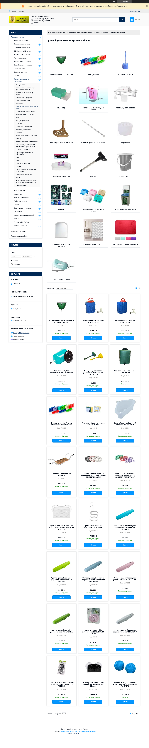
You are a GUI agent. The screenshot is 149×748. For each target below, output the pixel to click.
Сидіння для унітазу (61, 279)
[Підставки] (125, 128)
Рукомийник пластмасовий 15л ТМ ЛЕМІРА (125, 372)
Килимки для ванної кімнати (125, 244)
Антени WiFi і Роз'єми (21, 222)
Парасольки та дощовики (24, 97)
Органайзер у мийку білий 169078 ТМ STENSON (125, 424)
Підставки (125, 143)
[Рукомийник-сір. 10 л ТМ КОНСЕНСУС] (93, 305)
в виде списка (139, 288)
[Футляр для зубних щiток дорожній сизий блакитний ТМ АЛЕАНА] (93, 563)
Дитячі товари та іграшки (23, 65)
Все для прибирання (22, 120)
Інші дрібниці (93, 74)
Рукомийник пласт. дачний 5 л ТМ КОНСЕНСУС (61, 321)
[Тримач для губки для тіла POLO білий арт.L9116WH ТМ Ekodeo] (61, 511)
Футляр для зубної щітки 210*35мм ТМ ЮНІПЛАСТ (61, 424)
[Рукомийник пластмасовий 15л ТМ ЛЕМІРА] (125, 356)
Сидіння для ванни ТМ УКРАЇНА (61, 474)
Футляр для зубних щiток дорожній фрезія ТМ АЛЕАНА (125, 579)
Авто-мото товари (20, 58)
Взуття (16, 218)
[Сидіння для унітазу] (61, 265)
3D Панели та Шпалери (22, 51)
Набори (61, 209)
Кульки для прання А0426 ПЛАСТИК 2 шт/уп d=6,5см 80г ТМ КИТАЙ (125, 684)
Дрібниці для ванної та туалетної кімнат (27, 107)
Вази (17, 117)
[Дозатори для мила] (61, 161)
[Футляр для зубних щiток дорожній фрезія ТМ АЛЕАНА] (125, 563)
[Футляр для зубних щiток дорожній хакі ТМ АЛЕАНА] (61, 615)
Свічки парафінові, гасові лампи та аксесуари (26, 170)
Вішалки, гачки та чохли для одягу (25, 93)
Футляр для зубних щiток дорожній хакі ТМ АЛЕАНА (61, 631)
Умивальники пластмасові (61, 74)
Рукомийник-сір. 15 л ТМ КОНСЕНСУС (125, 321)
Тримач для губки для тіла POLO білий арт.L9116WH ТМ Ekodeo (61, 527)
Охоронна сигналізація (22, 44)
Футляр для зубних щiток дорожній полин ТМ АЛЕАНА (125, 631)
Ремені (18, 177)
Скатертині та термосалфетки (25, 111)
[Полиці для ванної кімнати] (61, 128)
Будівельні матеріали (22, 54)
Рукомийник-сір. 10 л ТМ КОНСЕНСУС (93, 321)
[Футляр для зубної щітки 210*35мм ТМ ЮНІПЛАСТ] (61, 408)
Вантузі (93, 176)
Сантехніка (18, 211)
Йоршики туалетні (125, 74)
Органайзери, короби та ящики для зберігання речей (26, 89)
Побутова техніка (20, 201)
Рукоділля (19, 104)
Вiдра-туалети (125, 176)
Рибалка (17, 204)
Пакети (18, 157)
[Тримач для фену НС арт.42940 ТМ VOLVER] (93, 511)
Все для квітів (20, 85)
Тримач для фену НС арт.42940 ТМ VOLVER (93, 526)
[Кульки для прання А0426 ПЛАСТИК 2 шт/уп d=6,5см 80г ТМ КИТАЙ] (125, 667)
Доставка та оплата (18, 231)
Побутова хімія (19, 68)
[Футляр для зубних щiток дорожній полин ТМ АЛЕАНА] (125, 615)
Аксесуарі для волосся (23, 130)
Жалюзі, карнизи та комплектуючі (27, 142)
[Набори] (61, 195)
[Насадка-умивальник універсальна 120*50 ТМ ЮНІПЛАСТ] (93, 356)
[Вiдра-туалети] (125, 161)
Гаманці (18, 139)
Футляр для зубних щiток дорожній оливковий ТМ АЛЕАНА (61, 580)
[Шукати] (122, 19)
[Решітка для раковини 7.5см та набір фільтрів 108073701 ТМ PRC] (61, 667)
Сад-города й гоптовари (23, 208)
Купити (61, 338)
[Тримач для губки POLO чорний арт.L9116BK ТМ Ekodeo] (93, 667)
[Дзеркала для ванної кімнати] (61, 230)
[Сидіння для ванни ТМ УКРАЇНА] (61, 458)
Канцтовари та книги (21, 197)
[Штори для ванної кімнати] (93, 230)
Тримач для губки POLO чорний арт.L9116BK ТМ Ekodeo (93, 684)
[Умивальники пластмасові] (61, 60)
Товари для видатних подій (24, 215)
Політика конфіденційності (87, 731)
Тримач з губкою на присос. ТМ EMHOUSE (93, 424)
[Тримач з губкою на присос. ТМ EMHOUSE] (93, 408)
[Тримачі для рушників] (125, 93)
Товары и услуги (17, 37)
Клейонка (19, 123)
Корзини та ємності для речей (93, 108)
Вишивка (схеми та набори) (25, 114)
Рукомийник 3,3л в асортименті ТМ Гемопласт (61, 372)
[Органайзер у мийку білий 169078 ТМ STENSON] (125, 408)
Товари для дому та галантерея (79, 32)
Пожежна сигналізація (22, 47)
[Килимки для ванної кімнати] (125, 230)
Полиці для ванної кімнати (61, 143)
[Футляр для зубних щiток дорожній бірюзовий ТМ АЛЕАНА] (125, 511)
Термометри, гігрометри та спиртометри (24, 153)
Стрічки (18, 166)
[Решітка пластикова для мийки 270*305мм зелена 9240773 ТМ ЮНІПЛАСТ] (125, 458)
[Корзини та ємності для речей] (93, 93)
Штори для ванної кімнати (93, 244)
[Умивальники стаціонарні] (125, 195)
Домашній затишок (21, 40)
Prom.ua (85, 729)
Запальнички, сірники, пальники (26, 136)
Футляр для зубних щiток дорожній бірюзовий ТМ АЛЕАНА (125, 527)
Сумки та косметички (23, 100)
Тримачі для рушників (125, 108)
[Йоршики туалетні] (125, 60)
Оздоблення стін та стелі (24, 174)
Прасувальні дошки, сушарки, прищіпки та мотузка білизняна (26, 145)
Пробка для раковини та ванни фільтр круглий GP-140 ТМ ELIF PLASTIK (93, 475)
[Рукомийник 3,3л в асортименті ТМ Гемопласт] (61, 356)
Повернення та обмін (19, 236)
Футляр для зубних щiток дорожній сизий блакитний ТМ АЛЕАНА (93, 580)
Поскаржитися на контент (68, 731)
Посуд (16, 75)
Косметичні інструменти (24, 126)
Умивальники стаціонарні (125, 209)
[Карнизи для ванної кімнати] (93, 128)
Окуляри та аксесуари (23, 163)
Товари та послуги (58, 32)
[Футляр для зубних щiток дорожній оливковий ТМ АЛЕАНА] (61, 563)
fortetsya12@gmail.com (21, 333)
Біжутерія (19, 133)
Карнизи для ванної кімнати (93, 143)
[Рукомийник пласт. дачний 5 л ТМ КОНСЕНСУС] (61, 305)
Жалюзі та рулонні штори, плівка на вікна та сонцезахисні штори (26, 181)
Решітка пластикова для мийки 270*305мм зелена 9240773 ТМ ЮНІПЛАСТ (125, 475)
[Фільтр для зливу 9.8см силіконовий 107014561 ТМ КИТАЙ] (93, 615)
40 (136, 714)
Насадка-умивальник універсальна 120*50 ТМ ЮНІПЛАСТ (93, 373)
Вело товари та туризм (22, 61)
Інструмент (18, 194)
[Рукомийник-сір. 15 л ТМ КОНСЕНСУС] (125, 305)
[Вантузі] (93, 161)
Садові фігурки (21, 185)
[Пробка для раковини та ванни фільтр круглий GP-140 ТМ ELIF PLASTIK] (93, 458)
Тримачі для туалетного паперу (93, 210)
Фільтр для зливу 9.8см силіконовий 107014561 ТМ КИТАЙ (93, 632)
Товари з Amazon (20, 225)
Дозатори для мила (61, 176)
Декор (18, 160)
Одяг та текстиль (20, 72)
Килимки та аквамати (23, 149)
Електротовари (19, 190)
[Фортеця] (19, 22)
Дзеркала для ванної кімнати (61, 245)
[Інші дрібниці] (93, 60)
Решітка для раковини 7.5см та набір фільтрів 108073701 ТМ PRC (61, 684)
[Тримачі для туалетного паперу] (93, 195)
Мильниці (61, 108)
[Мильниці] (61, 93)
